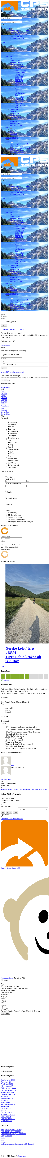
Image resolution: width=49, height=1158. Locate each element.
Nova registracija (11, 138)
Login (3, 42)
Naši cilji (13, 130)
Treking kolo (19, 75)
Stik (11, 132)
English (3, 396)
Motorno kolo (19, 97)
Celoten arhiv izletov (17, 64)
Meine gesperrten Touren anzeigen (20, 522)
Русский (4, 410)
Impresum (13, 134)
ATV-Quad (19, 99)
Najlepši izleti (15, 60)
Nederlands (5, 406)
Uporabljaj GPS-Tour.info (19, 30)
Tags (9, 806)
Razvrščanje (11, 561)
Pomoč (8, 28)
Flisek (13, 765)
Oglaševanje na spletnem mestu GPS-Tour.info (18, 1144)
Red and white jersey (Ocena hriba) (13, 1134)
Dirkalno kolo (20, 73)
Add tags (4, 806)
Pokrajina (8, 492)
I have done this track (11, 986)
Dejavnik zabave (11, 498)
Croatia (3, 666)
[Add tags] (24, 809)
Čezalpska (18, 68)
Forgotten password (17, 38)
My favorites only (14, 515)
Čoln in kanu (19, 103)
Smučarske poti (20, 85)
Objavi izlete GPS (16, 32)
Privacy (3, 1142)
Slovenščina (5, 414)
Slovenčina (5, 412)
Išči (11, 58)
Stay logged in (10, 322)
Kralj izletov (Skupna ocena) (11, 1130)
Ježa (16, 107)
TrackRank (9, 477)
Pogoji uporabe (6, 1136)
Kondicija (9, 504)
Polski (3, 408)
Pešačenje (18, 79)
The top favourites (16, 62)
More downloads (7, 978)
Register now (5, 345)
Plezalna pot (19, 81)
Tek (16, 91)
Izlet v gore (19, 77)
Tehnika (8, 510)
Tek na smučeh (20, 87)
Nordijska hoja (20, 93)
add (3, 812)
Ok (3, 1013)
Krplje (17, 83)
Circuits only (12, 513)
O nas (7, 128)
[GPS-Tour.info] (24, 10)
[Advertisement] (24, 1039)
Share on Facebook (8, 789)
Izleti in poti (9, 56)
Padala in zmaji (20, 105)
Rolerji (17, 95)
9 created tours (6, 779)
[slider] (26, 490)
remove (8, 812)
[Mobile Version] (5, 680)
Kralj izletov (14, 121)
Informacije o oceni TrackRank (21, 34)
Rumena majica (15, 123)
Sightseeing (19, 101)
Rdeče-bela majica (16, 125)
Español (4, 398)
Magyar (3, 402)
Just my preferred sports (16, 519)
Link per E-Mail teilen (39, 789)
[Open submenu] (11, 128)
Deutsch (4, 394)
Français (4, 400)
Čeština (3, 392)
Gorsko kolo (19, 66)
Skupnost (9, 119)
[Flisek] (6, 766)
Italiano (3, 404)
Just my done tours (15, 517)
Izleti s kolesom (20, 70)
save (15, 812)
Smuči (10, 447)
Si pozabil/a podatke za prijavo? (12, 329)
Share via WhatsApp (22, 789)
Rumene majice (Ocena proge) (12, 1132)
